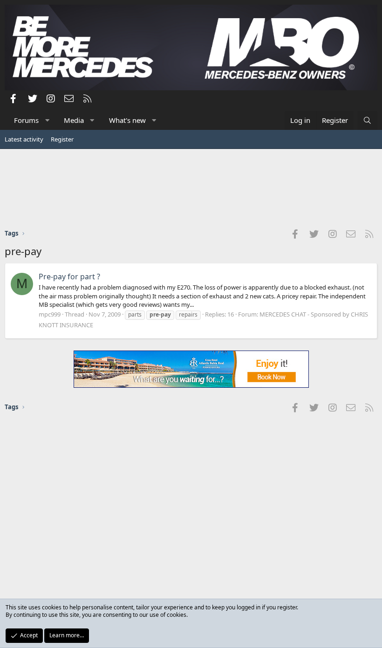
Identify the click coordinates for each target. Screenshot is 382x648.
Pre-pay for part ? (69, 276)
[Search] (367, 120)
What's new (127, 120)
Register (62, 139)
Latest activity (24, 139)
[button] (47, 120)
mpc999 (50, 314)
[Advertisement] (191, 188)
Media (74, 120)
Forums (26, 120)
